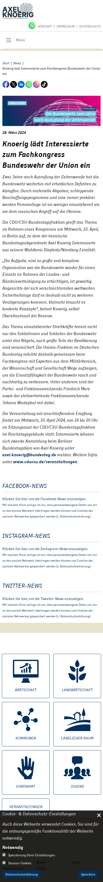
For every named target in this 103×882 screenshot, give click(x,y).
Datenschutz (90, 26)
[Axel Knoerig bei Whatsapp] (32, 25)
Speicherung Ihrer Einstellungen (31, 855)
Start (6, 63)
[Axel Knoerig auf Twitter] (14, 84)
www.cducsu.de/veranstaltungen (45, 461)
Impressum (65, 26)
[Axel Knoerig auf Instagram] (37, 84)
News (17, 63)
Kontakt (45, 26)
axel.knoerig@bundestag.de (29, 454)
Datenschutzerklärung (21, 874)
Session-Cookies (19, 863)
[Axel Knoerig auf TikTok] (44, 84)
